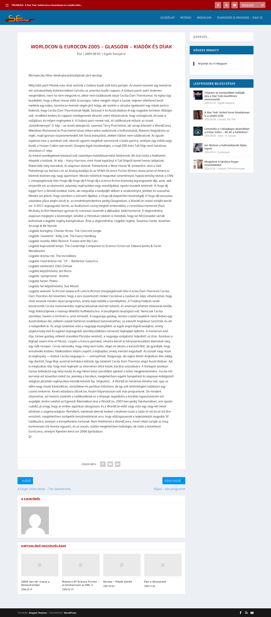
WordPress (70, 612)
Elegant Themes (38, 612)
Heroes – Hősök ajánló (117, 581)
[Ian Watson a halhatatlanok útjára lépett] (198, 147)
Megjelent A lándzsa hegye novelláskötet (221, 163)
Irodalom (204, 17)
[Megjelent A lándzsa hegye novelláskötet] (198, 164)
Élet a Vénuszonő (155, 581)
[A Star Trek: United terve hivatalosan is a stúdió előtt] (198, 114)
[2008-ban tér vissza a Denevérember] (39, 565)
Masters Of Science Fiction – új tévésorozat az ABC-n (80, 583)
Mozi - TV (222, 135)
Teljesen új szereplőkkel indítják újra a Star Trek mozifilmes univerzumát (224, 96)
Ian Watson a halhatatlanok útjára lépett (225, 147)
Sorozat (222, 119)
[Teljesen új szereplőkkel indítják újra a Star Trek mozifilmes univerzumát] (198, 95)
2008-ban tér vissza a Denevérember (35, 583)
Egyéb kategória (115, 54)
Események (224, 152)
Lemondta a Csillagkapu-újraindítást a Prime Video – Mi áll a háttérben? (226, 130)
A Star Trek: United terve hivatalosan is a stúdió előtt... (53, 5)
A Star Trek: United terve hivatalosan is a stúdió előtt (227, 114)
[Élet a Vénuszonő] (162, 565)
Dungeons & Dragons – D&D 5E (240, 17)
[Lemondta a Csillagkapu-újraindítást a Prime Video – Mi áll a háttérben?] (198, 131)
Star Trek (231, 119)
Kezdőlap (167, 17)
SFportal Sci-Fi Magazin (212, 63)
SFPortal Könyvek (236, 168)
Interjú (185, 17)
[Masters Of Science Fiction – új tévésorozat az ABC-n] (80, 565)
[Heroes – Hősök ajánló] (121, 565)
